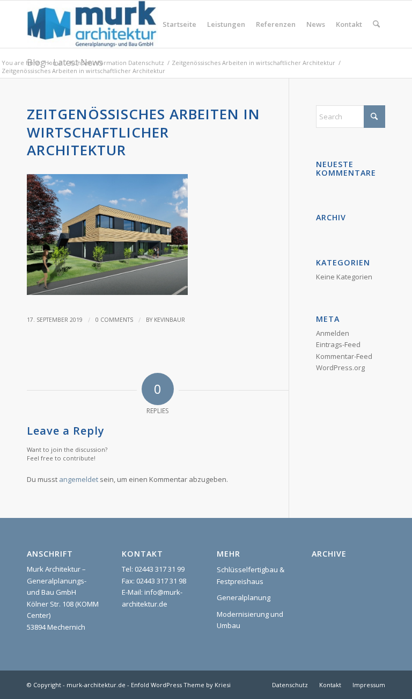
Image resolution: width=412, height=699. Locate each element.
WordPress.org (340, 367)
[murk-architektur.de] (92, 24)
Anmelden (332, 333)
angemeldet (78, 479)
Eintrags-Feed (338, 344)
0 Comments (114, 319)
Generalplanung (243, 597)
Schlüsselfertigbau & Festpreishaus (250, 575)
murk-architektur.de (96, 685)
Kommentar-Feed (344, 356)
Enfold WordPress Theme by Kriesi (181, 685)
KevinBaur (169, 319)
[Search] (376, 24)
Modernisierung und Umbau (250, 619)
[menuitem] (179, 24)
